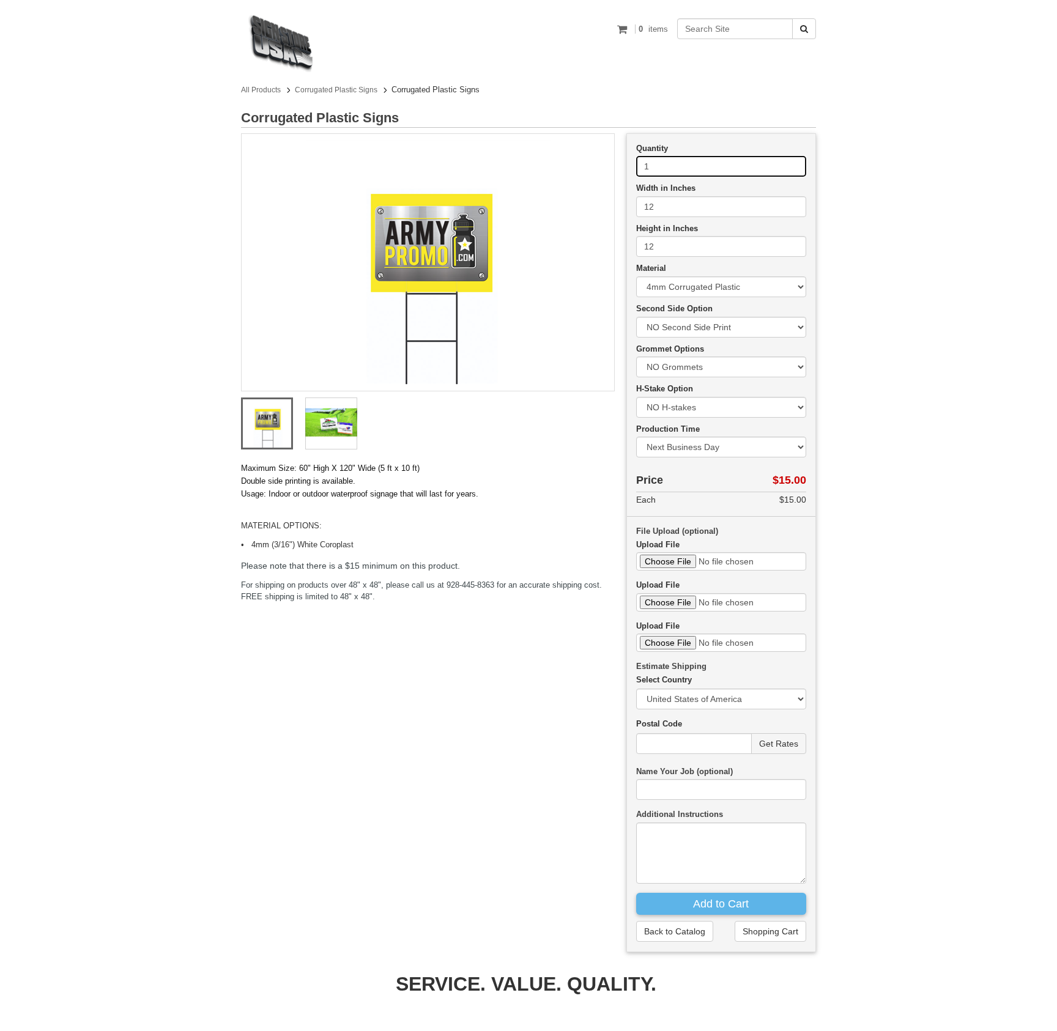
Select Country (664, 679)
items (653, 29)
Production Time (668, 429)
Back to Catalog (674, 931)
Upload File (658, 544)
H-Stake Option (664, 388)
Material (651, 268)
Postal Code (659, 723)
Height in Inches (667, 228)
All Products (261, 90)
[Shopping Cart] (623, 29)
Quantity (652, 148)
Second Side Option (674, 308)
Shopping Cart (770, 931)
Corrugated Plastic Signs (336, 90)
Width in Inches (665, 188)
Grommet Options (670, 348)
